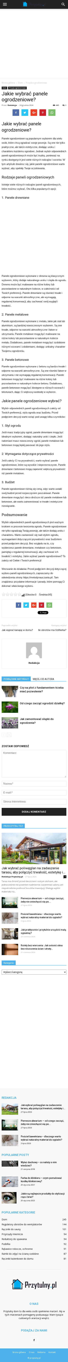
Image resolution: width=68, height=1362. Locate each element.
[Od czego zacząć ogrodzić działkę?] (10, 707)
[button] (63, 4)
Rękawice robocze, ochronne (17, 1248)
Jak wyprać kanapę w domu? (17, 630)
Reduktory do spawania (14, 1239)
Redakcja (12, 105)
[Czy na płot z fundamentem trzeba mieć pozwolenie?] (10, 691)
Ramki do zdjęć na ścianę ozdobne (20, 1253)
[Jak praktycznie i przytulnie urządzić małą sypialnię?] (10, 933)
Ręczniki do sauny (11, 1229)
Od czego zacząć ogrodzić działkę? (42, 703)
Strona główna (8, 82)
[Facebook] (34, 1340)
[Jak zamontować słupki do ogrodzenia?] (10, 722)
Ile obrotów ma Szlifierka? (52, 630)
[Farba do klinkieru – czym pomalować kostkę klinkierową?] (10, 1181)
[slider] (11, 594)
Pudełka (6, 1243)
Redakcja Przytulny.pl (12, 876)
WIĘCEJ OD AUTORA (43, 679)
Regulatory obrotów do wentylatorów (22, 1224)
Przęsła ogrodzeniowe (17, 88)
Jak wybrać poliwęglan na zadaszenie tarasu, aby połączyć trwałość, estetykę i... (33, 870)
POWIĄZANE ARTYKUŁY (16, 679)
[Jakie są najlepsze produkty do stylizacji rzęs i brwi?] (9, 1197)
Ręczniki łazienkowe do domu (17, 1258)
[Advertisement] (34, 44)
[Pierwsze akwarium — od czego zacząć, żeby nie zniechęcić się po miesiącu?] (10, 902)
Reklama (41, 1352)
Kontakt (52, 1352)
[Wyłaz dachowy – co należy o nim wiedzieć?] (10, 1164)
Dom (4, 88)
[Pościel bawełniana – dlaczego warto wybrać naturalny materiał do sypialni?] (10, 918)
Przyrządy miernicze (12, 1234)
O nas (31, 1352)
